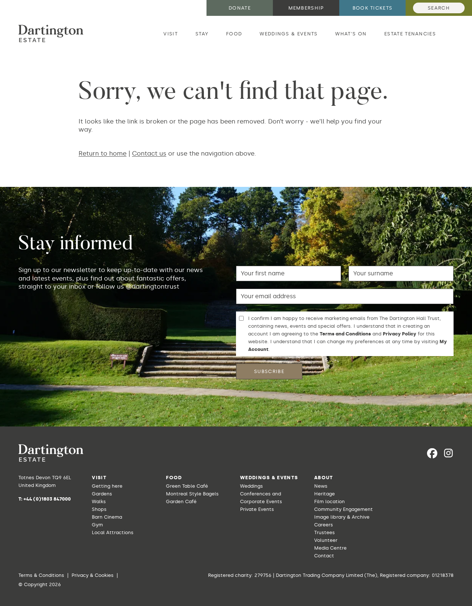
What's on (351, 33)
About (323, 477)
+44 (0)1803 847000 (47, 499)
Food (234, 33)
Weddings (251, 486)
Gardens (102, 494)
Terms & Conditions (41, 575)
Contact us (149, 153)
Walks (99, 501)
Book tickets (373, 8)
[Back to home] (50, 33)
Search (439, 8)
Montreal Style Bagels (192, 494)
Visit (170, 33)
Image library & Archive (341, 517)
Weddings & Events (288, 33)
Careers (323, 524)
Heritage (324, 494)
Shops (99, 509)
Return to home (102, 153)
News (320, 486)
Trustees (324, 532)
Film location (329, 501)
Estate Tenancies (410, 33)
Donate (240, 8)
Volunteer (325, 540)
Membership (306, 8)
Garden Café (181, 501)
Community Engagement (343, 509)
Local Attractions (112, 532)
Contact (324, 555)
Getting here (107, 486)
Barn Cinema (107, 517)
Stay (201, 33)
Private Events (257, 509)
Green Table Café (187, 486)
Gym (97, 524)
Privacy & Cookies (93, 575)
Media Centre (330, 548)
